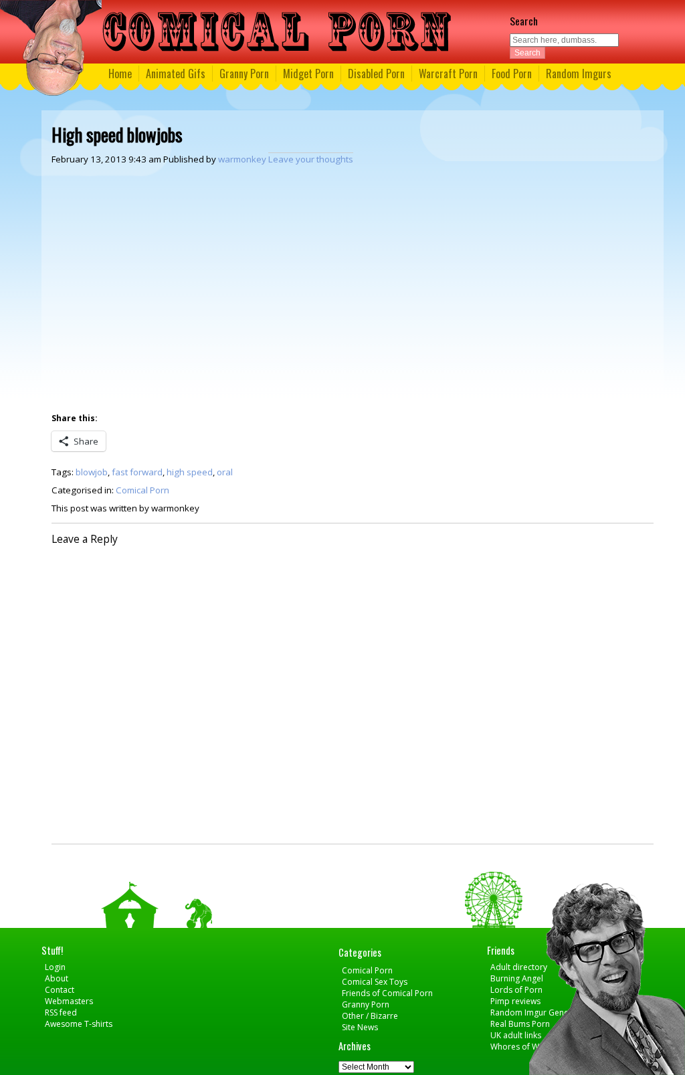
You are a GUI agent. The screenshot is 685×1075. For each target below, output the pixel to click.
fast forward (137, 472)
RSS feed (61, 1012)
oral (225, 472)
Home (120, 74)
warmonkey (242, 159)
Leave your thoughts (310, 159)
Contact (59, 989)
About (56, 978)
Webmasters (69, 1001)
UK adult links (515, 1035)
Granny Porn (244, 74)
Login (55, 967)
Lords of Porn (516, 989)
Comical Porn (142, 490)
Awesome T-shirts (78, 1024)
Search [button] (527, 52)
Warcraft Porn (448, 74)
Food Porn (512, 74)
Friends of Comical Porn (387, 993)
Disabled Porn (376, 74)
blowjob (92, 472)
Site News (360, 1027)
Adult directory (518, 967)
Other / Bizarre (370, 1016)
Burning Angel (516, 978)
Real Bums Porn (520, 1024)
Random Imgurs (578, 74)
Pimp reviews (515, 1001)
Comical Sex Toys (374, 981)
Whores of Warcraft (527, 1046)
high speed (190, 472)
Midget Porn (308, 74)
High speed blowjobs (117, 134)
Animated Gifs (175, 74)
